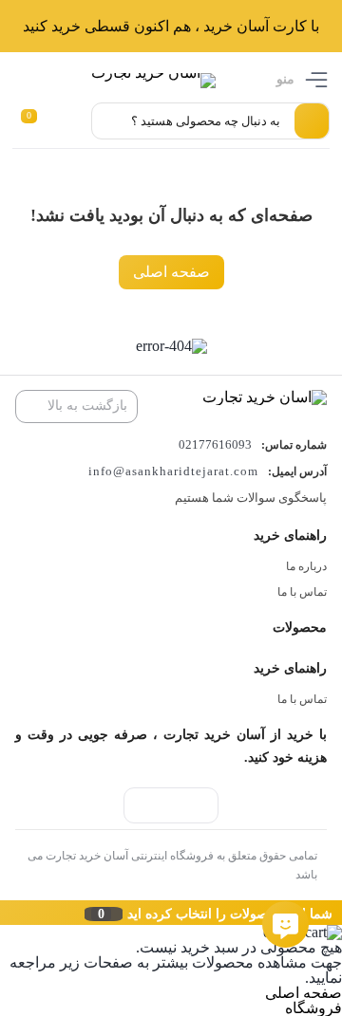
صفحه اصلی (171, 272)
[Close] (5, 912)
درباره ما (306, 566)
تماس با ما (302, 592)
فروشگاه (313, 1008)
